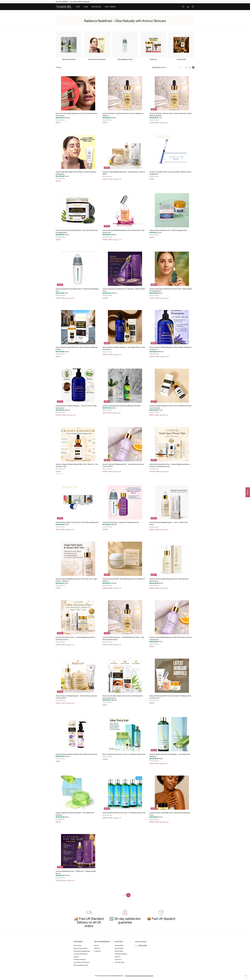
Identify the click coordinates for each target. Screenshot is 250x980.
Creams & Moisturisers (81, 954)
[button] (60, 118)
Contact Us (97, 951)
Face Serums (77, 945)
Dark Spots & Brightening (82, 951)
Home (86, 7)
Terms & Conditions (121, 954)
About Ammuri (110, 7)
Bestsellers (96, 7)
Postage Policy (119, 945)
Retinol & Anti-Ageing (80, 948)
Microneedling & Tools (81, 965)
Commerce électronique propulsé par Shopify (139, 976)
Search (96, 945)
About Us (97, 948)
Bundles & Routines (80, 959)
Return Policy (119, 951)
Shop (78, 7)
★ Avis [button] (248, 492)
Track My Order (119, 962)
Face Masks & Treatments (81, 962)
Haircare (76, 957)
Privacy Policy (119, 948)
